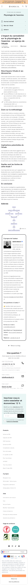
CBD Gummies (6, 441)
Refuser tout (14, 578)
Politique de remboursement (10, 514)
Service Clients (7, 504)
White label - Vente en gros (10, 481)
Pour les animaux (7, 458)
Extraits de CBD (7, 444)
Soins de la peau (7, 451)
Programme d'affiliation (9, 484)
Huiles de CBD (6, 434)
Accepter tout (14, 575)
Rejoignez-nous (7, 478)
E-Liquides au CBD (8, 454)
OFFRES (5, 461)
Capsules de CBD (7, 437)
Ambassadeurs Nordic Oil (9, 488)
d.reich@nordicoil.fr (9, 327)
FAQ (4, 501)
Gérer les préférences (14, 581)
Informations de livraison (9, 497)
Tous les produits (7, 464)
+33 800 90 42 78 (15, 338)
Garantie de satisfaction (9, 518)
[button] (2, 6)
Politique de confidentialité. (12, 421)
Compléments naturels (8, 448)
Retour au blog (15, 345)
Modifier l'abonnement (8, 507)
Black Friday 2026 (7, 468)
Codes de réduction (8, 511)
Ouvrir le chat (7, 387)
